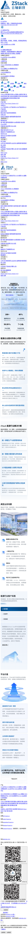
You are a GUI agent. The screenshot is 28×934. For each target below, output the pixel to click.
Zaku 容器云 (4, 68)
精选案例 (3, 137)
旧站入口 (13, 907)
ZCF (17, 103)
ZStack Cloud (4, 103)
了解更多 (3, 929)
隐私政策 (8, 907)
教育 (11, 206)
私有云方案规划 (5, 116)
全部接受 (9, 932)
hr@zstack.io (6, 816)
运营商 (5, 206)
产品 (2, 10)
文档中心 (3, 105)
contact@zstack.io (7, 828)
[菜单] (2, 164)
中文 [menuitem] (2, 152)
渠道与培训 (4, 128)
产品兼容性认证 (10, 132)
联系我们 (24, 143)
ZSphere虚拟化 (12, 57)
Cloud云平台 (4, 57)
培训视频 (13, 135)
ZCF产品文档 (4, 107)
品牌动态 (3, 147)
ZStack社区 (4, 124)
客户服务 (3, 122)
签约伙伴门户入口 (8, 130)
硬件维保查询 (9, 122)
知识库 (23, 122)
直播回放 (24, 149)
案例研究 (13, 113)
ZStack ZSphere (12, 103)
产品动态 (8, 149)
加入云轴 (3, 145)
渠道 (2, 130)
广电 (3, 207)
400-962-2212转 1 (10, 914)
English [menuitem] (5, 152)
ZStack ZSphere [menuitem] (12, 158)
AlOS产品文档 (20, 107)
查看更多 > (4, 603)
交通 (14, 206)
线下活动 (19, 149)
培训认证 (3, 135)
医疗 (20, 206)
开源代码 (3, 126)
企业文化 (13, 143)
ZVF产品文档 (12, 107)
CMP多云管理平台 (6, 72)
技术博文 (8, 126)
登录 (2, 154)
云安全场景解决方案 (15, 96)
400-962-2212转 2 (10, 916)
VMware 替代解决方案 (8, 94)
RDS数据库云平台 (13, 68)
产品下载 (3, 102)
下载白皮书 (20, 295)
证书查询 (8, 135)
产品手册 (8, 113)
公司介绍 (3, 143)
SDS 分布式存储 (5, 794)
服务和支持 (4, 118)
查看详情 (5, 645)
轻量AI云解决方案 (20, 94)
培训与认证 (4, 133)
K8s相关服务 (17, 122)
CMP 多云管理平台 (13, 796)
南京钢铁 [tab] (5, 609)
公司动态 (3, 149)
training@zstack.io (7, 825)
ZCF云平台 (4, 175)
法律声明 (3, 907)
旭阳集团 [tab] (5, 619)
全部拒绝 (3, 932)
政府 (2, 206)
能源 (8, 206)
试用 (4, 154)
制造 (17, 206)
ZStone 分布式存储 (6, 65)
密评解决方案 (16, 98)
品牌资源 (18, 143)
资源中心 (3, 100)
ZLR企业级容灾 (8, 76)
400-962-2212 (6, 839)
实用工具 (3, 114)
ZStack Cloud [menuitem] (4, 158)
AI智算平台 (4, 61)
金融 (22, 206)
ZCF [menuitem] (17, 158)
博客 (12, 149)
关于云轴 (3, 139)
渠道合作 (3, 132)
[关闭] (15, 169)
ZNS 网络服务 (15, 65)
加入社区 (13, 126)
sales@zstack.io (7, 819)
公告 (15, 149)
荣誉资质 (8, 143)
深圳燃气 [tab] (5, 614)
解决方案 (3, 78)
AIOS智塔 (18, 175)
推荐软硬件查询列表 (15, 116)
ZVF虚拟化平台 (11, 175)
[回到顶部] (2, 922)
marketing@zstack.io (8, 822)
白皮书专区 (4, 111)
